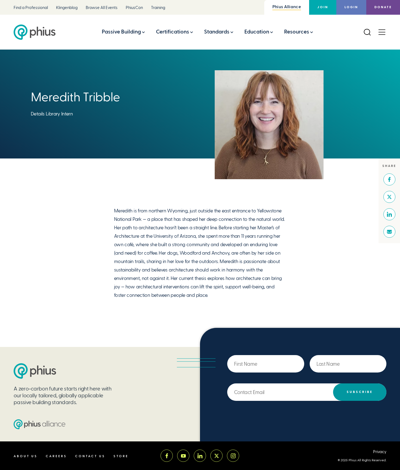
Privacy (379, 452)
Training (158, 7)
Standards (216, 31)
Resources (296, 31)
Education (256, 31)
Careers (56, 456)
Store (120, 456)
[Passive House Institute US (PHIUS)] (35, 371)
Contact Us (90, 456)
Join (322, 7)
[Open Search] (367, 32)
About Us (26, 456)
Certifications (172, 31)
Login (351, 7)
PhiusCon (134, 7)
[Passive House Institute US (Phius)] (35, 32)
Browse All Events (102, 7)
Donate (383, 7)
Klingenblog (67, 7)
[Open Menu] (381, 32)
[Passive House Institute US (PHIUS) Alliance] (39, 424)
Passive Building (121, 31)
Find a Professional (31, 7)
